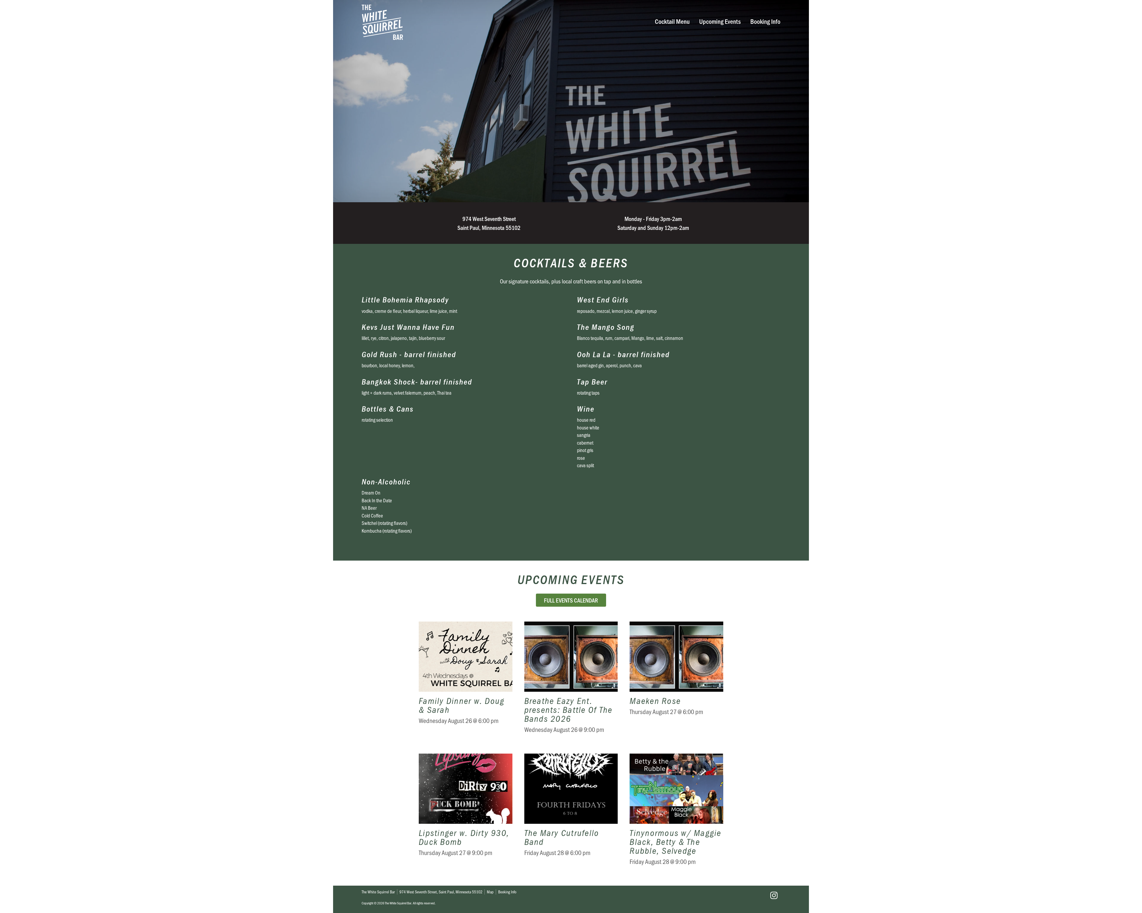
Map (490, 892)
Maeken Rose (676, 682)
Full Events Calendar (571, 600)
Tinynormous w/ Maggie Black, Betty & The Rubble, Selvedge (676, 814)
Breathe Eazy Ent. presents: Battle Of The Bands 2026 (571, 682)
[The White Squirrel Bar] (481, 22)
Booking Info (765, 21)
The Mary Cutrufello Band (571, 814)
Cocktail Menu (672, 21)
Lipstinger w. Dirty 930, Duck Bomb (465, 814)
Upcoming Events (720, 21)
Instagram (774, 895)
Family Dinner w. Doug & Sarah (465, 682)
